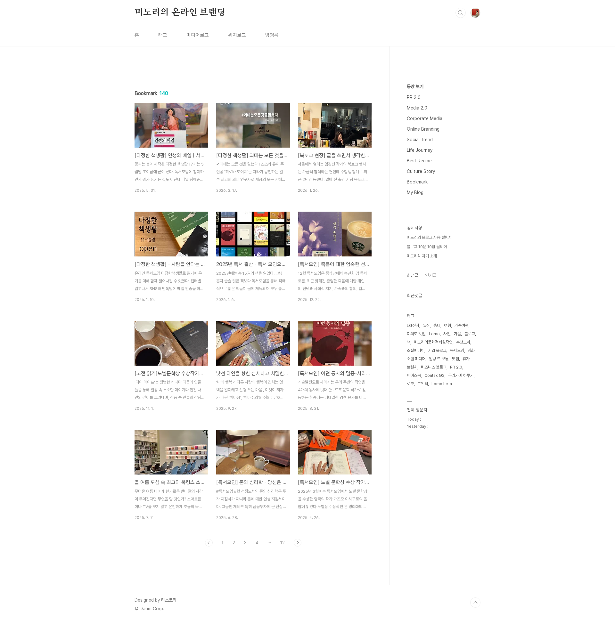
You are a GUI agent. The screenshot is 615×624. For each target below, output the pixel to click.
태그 (162, 35)
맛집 (455, 358)
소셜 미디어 (416, 358)
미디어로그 (197, 35)
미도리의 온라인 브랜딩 (180, 12)
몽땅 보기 (415, 86)
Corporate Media (424, 118)
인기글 (431, 275)
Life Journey (419, 150)
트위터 (422, 383)
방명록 (272, 35)
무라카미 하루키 (461, 375)
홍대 (436, 325)
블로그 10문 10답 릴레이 (427, 246)
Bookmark (417, 181)
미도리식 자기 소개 (422, 256)
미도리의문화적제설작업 (433, 342)
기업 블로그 (437, 350)
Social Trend (420, 139)
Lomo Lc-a (441, 383)
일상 (426, 325)
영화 (471, 350)
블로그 (469, 333)
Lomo (434, 333)
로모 (410, 383)
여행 (447, 325)
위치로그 (237, 35)
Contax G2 (434, 375)
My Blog (415, 192)
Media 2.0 (417, 107)
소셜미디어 (415, 350)
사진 (446, 333)
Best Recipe (419, 160)
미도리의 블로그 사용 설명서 (429, 237)
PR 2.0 (414, 97)
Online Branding (423, 129)
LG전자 (413, 325)
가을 (457, 333)
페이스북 (414, 375)
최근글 (412, 275)
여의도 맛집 (416, 333)
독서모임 (457, 350)
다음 (297, 543)
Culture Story (421, 171)
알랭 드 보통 (438, 358)
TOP (475, 602)
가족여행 (462, 325)
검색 (460, 13)
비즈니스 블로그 (434, 367)
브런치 (412, 367)
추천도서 (463, 342)
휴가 (466, 358)
